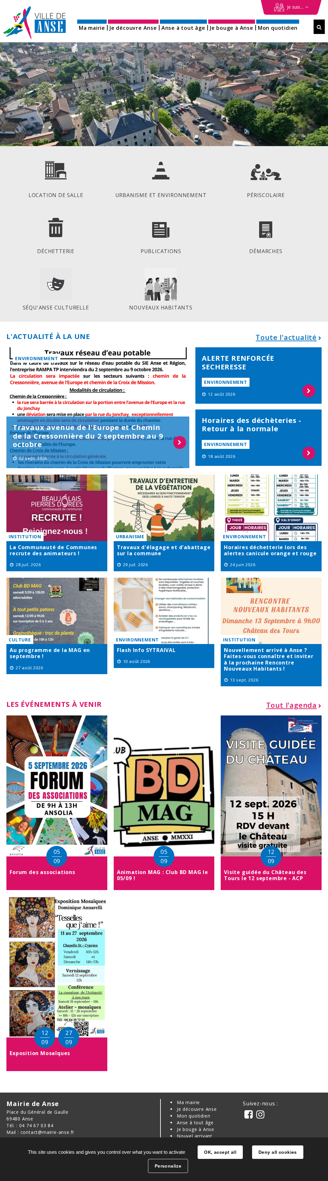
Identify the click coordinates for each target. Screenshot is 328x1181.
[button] (92, 26)
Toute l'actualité (286, 337)
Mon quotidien (193, 1116)
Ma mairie (188, 1102)
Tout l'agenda (291, 705)
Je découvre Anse (197, 1109)
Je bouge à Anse (195, 1129)
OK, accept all (220, 1152)
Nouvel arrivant (194, 1136)
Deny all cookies (277, 1152)
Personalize (168, 1166)
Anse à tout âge (195, 1122)
